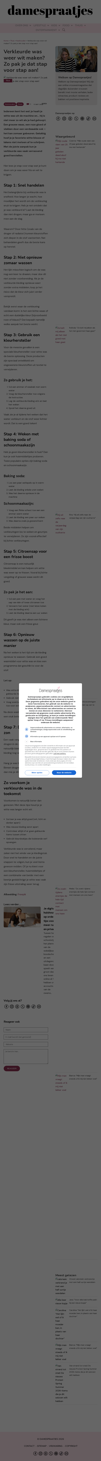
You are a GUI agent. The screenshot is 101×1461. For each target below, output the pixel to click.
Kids (54, 25)
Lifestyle (40, 25)
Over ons (21, 25)
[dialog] (50, 730)
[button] (50, 741)
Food (66, 25)
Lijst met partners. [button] (59, 754)
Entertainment (46, 30)
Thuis (79, 25)
